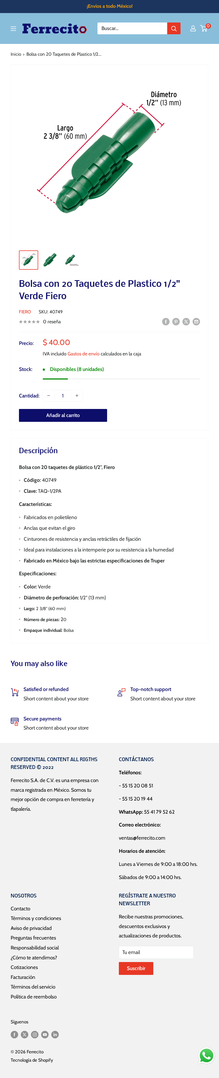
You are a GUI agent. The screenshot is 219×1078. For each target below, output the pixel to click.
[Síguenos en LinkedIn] (55, 1034)
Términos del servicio (33, 987)
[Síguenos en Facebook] (14, 1034)
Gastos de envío (84, 354)
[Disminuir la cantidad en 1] (48, 395)
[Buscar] (174, 28)
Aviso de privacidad (31, 928)
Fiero (25, 311)
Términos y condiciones (36, 918)
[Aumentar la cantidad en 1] (77, 395)
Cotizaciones (24, 967)
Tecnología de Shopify (32, 1060)
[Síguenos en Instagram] (34, 1034)
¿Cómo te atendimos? (34, 958)
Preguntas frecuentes (33, 938)
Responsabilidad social (35, 948)
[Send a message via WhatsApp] (206, 1055)
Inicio (16, 54)
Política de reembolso (34, 997)
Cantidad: (29, 396)
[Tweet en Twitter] (186, 321)
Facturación (23, 977)
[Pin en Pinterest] (176, 321)
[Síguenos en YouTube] (45, 1034)
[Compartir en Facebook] (166, 321)
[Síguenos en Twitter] (24, 1034)
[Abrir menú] (13, 29)
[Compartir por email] (196, 321)
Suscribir (136, 968)
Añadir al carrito (63, 415)
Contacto (20, 909)
